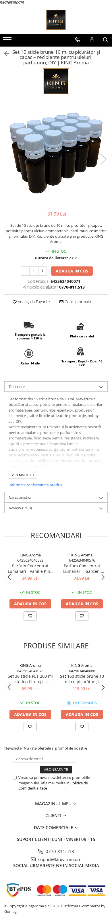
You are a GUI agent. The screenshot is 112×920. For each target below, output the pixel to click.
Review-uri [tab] (20, 507)
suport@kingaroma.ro (59, 859)
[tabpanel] (56, 153)
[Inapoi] (4, 53)
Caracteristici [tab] (20, 497)
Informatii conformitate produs (35, 484)
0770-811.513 (59, 851)
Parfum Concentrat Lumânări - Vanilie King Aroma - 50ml (30, 568)
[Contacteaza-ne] (77, 40)
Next (103, 159)
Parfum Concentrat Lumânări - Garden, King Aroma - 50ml (82, 568)
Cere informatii (77, 301)
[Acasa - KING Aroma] (56, 20)
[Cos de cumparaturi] (92, 40)
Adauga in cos (72, 271)
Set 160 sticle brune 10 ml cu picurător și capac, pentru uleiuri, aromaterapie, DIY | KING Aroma (82, 678)
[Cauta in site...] (105, 40)
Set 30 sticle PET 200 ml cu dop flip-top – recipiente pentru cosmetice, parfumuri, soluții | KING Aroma (30, 678)
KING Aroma (30, 555)
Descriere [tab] (17, 386)
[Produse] (8, 41)
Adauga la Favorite (33, 301)
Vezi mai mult (23, 475)
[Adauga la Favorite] (30, 616)
